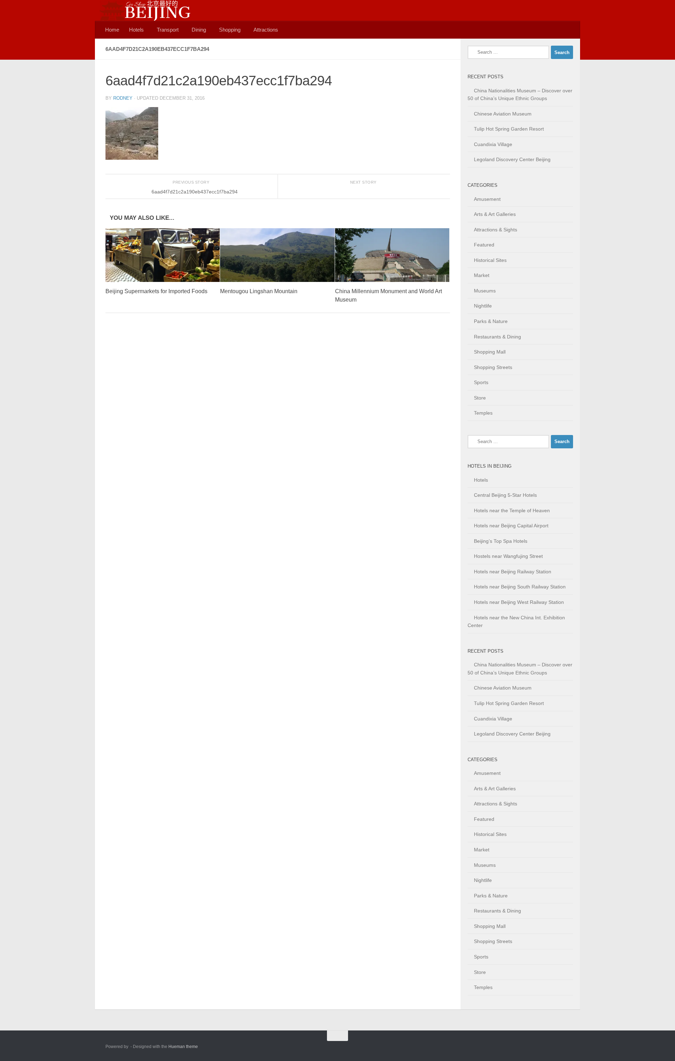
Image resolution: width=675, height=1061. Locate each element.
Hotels (136, 30)
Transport (168, 30)
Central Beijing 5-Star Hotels (505, 495)
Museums (485, 291)
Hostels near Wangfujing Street (508, 556)
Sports (481, 382)
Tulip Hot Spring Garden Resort (509, 129)
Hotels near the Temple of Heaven (512, 510)
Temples (483, 413)
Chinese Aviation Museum (503, 114)
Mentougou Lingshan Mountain (258, 291)
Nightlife (483, 306)
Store (480, 398)
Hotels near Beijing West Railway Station (519, 602)
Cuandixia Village (493, 144)
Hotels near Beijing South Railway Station (520, 586)
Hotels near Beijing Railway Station (512, 571)
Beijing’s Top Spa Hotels (500, 541)
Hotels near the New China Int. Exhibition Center (516, 621)
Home (112, 30)
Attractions (265, 30)
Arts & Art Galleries (495, 214)
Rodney (123, 98)
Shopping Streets (493, 367)
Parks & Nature (491, 321)
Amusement (487, 199)
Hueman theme (183, 1046)
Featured (484, 245)
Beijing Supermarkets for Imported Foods (156, 291)
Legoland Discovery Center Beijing (512, 159)
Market (481, 275)
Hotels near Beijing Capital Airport (511, 525)
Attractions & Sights (495, 229)
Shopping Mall (490, 352)
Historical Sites (490, 260)
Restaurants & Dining (497, 337)
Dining (199, 30)
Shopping (229, 30)
